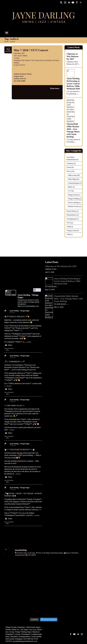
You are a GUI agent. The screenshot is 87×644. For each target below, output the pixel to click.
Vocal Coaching (73, 202)
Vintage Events (73, 195)
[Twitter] (69, 2)
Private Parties (71, 211)
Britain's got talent (37, 92)
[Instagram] (65, 2)
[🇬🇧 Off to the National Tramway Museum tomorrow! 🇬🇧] (73, 599)
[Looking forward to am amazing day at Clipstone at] (33, 587)
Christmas (70, 163)
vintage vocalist (19, 97)
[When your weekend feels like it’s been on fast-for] (73, 587)
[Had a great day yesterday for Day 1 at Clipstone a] (13, 587)
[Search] (61, 2)
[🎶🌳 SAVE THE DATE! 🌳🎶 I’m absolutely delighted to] (33, 576)
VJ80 (68, 234)
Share (7, 350)
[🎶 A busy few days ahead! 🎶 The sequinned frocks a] (13, 599)
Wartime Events (73, 206)
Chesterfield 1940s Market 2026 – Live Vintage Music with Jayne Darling (73, 130)
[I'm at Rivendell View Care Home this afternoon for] (13, 610)
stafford (36, 95)
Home (6, 41)
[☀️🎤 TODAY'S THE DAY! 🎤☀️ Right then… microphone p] (13, 564)
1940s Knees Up (26, 90)
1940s (18, 90)
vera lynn (54, 95)
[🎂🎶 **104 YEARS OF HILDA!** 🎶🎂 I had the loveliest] (73, 564)
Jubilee (70, 187)
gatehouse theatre (27, 95)
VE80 (69, 227)
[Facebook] (77, 2)
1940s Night (72, 179)
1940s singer (37, 90)
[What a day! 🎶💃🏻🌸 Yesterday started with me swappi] (53, 576)
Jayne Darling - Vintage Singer (19, 311)
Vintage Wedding (73, 198)
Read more (54, 88)
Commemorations (74, 183)
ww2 (46, 97)
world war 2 (40, 97)
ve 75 (69, 191)
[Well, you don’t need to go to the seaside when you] (73, 576)
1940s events (72, 175)
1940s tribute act (24, 92)
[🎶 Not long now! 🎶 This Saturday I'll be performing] (73, 610)
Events (69, 167)
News (25, 87)
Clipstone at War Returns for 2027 (73, 56)
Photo (10, 345)
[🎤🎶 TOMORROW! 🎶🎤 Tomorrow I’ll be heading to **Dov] (33, 564)
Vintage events (71, 230)
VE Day (42, 95)
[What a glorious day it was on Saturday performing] (53, 587)
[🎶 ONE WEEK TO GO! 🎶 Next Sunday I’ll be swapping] (53, 564)
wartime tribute (30, 97)
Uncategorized (71, 219)
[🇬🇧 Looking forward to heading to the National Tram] (33, 610)
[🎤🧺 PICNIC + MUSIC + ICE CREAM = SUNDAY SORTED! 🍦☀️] (13, 576)
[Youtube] (73, 2)
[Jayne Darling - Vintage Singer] (10, 293)
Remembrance (71, 215)
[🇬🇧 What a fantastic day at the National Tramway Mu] (33, 599)
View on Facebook (8, 348)
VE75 (30, 87)
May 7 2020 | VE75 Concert (31, 50)
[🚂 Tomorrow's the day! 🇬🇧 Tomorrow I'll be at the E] (53, 610)
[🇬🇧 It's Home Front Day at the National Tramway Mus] (53, 599)
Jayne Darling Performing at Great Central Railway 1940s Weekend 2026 (73, 83)
